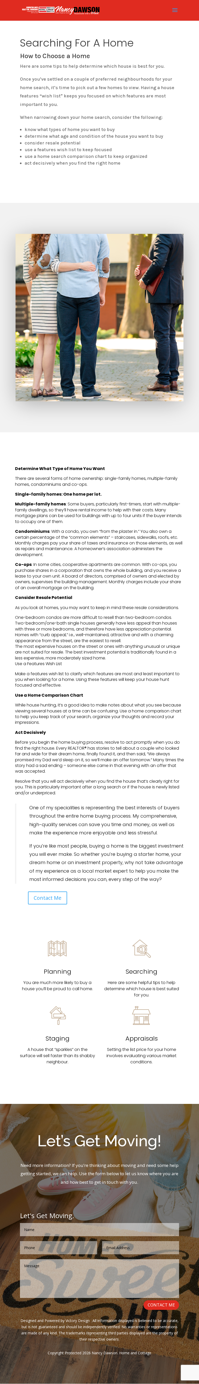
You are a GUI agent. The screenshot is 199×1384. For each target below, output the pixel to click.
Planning (57, 971)
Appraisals (141, 1038)
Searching (141, 971)
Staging (57, 1038)
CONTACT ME (161, 1305)
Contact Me (47, 897)
